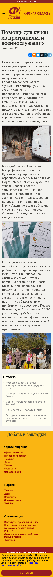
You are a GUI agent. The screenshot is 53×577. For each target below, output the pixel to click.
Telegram (9, 459)
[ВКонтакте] (30, 55)
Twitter (8, 465)
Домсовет (9, 540)
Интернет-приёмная (15, 455)
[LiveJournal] (46, 55)
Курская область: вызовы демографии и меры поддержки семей (23, 385)
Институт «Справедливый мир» (21, 522)
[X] (42, 55)
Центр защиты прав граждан (20, 525)
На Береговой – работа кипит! (22, 410)
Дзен (7, 462)
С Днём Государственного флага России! (24, 403)
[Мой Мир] (38, 55)
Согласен (26, 573)
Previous (4, 349)
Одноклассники (12, 472)
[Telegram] (50, 55)
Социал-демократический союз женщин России (21, 535)
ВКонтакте (10, 468)
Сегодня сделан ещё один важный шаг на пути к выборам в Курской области (25, 418)
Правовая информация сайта (20, 564)
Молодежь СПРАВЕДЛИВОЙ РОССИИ (19, 529)
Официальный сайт (14, 452)
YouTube (8, 503)
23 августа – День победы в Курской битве (26, 395)
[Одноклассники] (34, 55)
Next (48, 349)
